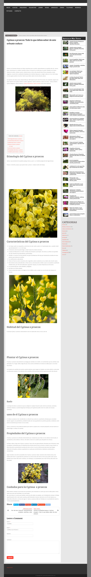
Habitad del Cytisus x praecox (14, 142)
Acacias (14, 7)
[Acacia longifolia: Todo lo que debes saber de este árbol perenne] (65, 60)
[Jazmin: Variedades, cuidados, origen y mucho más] (65, 66)
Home (7, 35)
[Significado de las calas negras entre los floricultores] (65, 125)
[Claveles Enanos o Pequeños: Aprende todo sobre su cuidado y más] (65, 155)
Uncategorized (13, 35)
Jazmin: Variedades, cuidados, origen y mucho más (77, 66)
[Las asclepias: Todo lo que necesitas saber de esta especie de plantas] (65, 72)
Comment (9, 539)
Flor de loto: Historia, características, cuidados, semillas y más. (21, 511)
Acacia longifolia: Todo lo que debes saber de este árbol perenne (77, 61)
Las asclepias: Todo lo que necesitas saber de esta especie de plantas (76, 72)
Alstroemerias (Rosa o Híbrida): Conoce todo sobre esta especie (76, 137)
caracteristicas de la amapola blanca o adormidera (77, 214)
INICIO (8, 7)
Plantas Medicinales (66, 246)
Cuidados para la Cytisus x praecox (15, 151)
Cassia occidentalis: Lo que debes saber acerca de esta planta (76, 185)
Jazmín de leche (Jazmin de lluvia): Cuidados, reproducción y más (77, 43)
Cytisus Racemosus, (28, 83)
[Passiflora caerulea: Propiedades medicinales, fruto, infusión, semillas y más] (65, 113)
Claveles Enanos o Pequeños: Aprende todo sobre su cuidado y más (77, 155)
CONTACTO (18, 11)
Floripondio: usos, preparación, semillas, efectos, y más (75, 179)
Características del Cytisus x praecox (15, 140)
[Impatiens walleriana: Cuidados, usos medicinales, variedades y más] (65, 102)
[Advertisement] (45, 23)
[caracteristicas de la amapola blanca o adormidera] (65, 215)
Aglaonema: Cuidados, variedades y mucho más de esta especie (77, 191)
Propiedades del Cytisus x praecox (15, 150)
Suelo (11, 146)
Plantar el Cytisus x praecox (14, 144)
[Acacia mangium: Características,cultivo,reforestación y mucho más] (65, 161)
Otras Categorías (65, 241)
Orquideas (23, 7)
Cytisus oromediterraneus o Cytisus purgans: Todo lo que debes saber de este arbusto (45, 512)
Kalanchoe (32, 7)
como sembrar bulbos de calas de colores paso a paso (77, 107)
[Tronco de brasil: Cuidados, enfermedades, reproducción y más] (65, 143)
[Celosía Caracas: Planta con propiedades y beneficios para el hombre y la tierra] (65, 203)
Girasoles (54, 7)
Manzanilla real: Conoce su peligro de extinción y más (76, 95)
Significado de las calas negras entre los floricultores (77, 125)
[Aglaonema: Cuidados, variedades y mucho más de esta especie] (65, 191)
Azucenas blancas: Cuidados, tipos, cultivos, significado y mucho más (77, 120)
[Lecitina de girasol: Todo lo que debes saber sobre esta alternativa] (65, 78)
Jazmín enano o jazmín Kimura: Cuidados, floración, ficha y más (77, 49)
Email (8, 527)
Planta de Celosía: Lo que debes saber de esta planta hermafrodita (76, 209)
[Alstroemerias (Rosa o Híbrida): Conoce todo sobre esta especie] (65, 137)
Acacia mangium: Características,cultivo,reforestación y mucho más (77, 161)
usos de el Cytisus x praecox (14, 148)
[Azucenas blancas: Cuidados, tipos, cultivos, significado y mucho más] (65, 119)
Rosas (47, 7)
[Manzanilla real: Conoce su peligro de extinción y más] (65, 96)
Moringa (78, 7)
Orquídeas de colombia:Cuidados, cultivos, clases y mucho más (77, 197)
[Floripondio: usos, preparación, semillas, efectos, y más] (65, 179)
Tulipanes (69, 7)
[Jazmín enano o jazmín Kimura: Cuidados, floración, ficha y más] (65, 48)
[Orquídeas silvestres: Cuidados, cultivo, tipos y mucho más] (65, 149)
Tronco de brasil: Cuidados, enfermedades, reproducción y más (77, 143)
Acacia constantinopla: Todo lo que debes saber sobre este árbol (77, 90)
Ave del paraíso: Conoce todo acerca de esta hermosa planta (77, 55)
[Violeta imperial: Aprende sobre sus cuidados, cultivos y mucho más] (65, 131)
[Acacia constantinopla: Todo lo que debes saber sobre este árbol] (65, 90)
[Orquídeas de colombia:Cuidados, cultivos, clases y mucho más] (65, 197)
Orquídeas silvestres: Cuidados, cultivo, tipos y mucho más (76, 149)
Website (9, 533)
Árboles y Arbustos (66, 226)
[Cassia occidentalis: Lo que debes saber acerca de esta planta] (65, 185)
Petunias (9, 11)
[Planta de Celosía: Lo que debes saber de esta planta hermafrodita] (65, 209)
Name (8, 521)
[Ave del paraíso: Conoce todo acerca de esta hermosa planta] (65, 54)
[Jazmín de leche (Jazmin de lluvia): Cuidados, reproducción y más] (65, 42)
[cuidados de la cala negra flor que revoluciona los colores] (65, 167)
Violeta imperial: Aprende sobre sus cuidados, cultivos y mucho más (77, 132)
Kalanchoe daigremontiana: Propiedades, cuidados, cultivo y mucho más (77, 173)
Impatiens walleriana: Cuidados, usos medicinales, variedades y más (77, 102)
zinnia (62, 7)
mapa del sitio (10, 567)
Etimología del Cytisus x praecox (15, 138)
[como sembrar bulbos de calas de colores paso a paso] (65, 108)
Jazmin (41, 7)
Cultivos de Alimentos (66, 229)
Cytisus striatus (37, 83)
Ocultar (20, 136)
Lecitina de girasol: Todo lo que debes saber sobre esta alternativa (76, 78)
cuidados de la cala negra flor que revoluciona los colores (77, 166)
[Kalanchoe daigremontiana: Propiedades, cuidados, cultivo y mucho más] (65, 173)
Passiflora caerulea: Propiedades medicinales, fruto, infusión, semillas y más (77, 114)
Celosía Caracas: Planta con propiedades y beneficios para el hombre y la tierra (77, 203)
